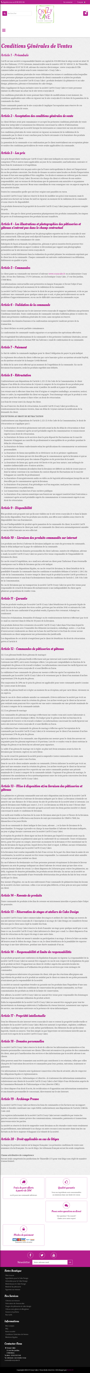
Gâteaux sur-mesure (12, 1301)
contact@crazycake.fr (12, 1360)
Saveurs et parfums (12, 1312)
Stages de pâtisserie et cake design (18, 1306)
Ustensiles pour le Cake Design (16, 1281)
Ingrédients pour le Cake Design (16, 1278)
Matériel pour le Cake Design (15, 1284)
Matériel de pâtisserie (13, 1287)
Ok (70, 1262)
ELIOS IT (70, 1370)
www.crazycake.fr (57, 273)
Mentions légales (11, 1337)
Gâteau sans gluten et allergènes (17, 1309)
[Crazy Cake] (45, 14)
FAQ (6, 1329)
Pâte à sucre (9, 1275)
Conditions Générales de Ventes (16, 1334)
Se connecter (68, 2)
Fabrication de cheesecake (14, 1303)
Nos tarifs (8, 1315)
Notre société (10, 1331)
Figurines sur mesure (12, 1289)
